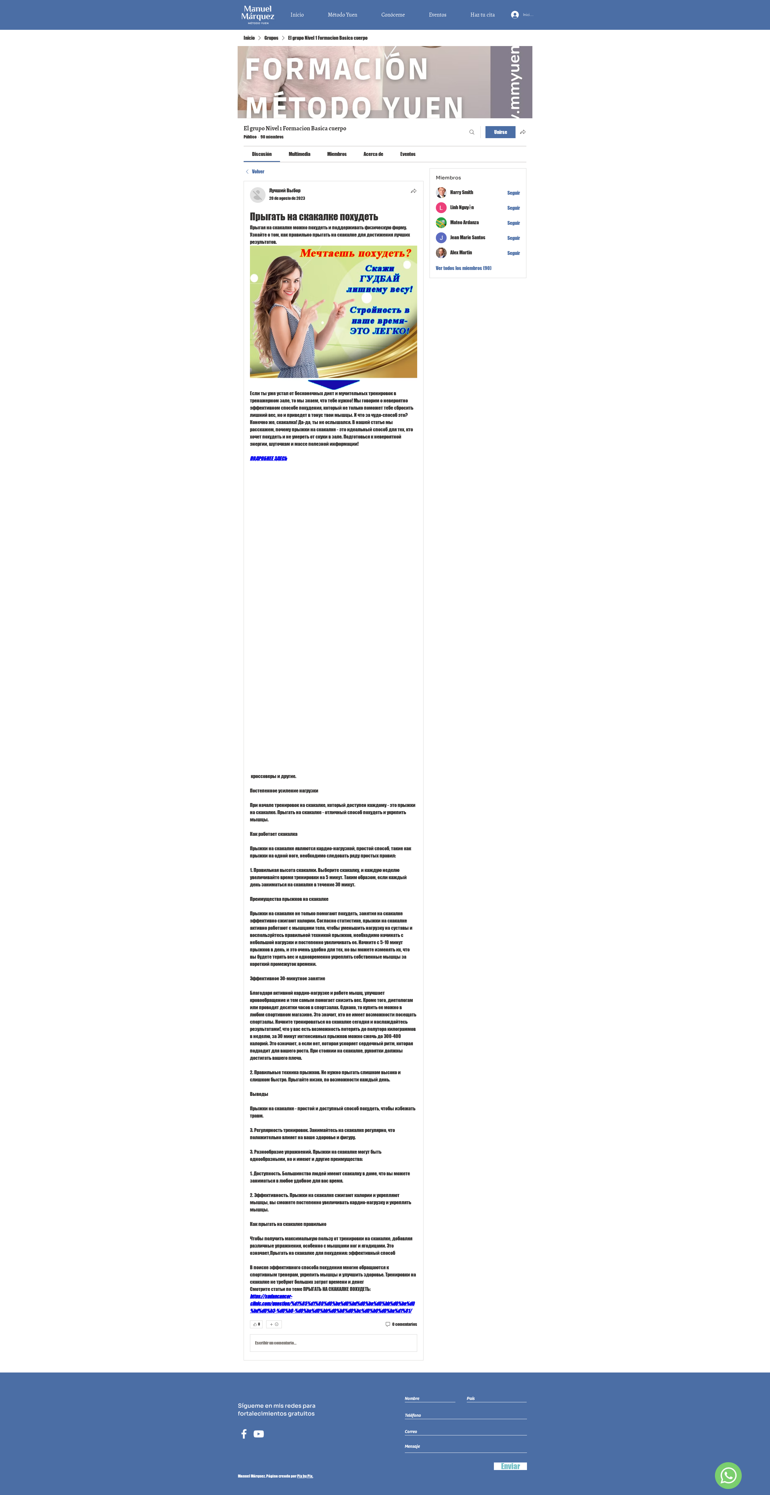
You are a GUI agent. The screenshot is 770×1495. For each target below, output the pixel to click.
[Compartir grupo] (522, 131)
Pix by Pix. (305, 1476)
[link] (262, 154)
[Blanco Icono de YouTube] (258, 1434)
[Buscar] (472, 132)
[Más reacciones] (274, 1324)
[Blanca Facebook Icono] (244, 1434)
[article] (334, 770)
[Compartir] (413, 190)
